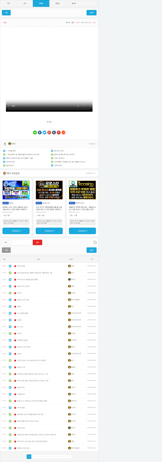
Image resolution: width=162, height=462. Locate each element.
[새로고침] (95, 242)
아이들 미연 (11, 151)
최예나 (19, 306)
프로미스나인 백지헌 (23, 347)
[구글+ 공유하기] (49, 133)
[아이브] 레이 (10, 162)
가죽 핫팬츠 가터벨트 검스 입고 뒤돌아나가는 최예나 (70, 162)
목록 (6, 12)
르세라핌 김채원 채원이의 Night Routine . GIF (32, 374)
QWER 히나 (21, 387)
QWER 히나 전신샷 (23, 286)
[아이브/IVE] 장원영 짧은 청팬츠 (27, 279)
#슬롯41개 (16, 221)
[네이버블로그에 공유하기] (35, 133)
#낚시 (22, 221)
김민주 (19, 354)
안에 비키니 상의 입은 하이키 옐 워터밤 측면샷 (32, 441)
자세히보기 (16, 231)
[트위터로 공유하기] (44, 133)
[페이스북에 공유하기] (40, 133)
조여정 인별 (21, 266)
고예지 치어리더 (59, 158)
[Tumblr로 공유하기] (54, 133)
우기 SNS (20, 327)
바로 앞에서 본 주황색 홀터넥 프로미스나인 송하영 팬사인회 (24, 154)
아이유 (19, 293)
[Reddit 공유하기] (63, 133)
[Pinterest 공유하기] (59, 133)
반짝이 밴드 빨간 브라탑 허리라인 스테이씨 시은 (32, 381)
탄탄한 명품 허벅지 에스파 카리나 (28, 421)
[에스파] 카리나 (59, 151)
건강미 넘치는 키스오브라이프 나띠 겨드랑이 (31, 360)
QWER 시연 (21, 367)
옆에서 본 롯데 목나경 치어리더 (64, 154)
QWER (19, 320)
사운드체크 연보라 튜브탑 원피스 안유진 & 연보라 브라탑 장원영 (38, 434)
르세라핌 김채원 (22, 340)
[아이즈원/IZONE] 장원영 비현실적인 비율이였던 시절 (34, 273)
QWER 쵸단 (58, 165)
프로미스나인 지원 (23, 300)
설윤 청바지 (10, 165)
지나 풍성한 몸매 (22, 313)
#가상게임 (10, 223)
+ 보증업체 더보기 (90, 173)
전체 (6, 250)
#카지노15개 (7, 221)
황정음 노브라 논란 (23, 448)
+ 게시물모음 (91, 144)
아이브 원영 (21, 408)
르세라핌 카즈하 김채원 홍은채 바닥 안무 (30, 414)
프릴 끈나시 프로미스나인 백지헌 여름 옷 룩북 (32, 401)
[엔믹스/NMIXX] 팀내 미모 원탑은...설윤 (19, 158)
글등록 (91, 12)
